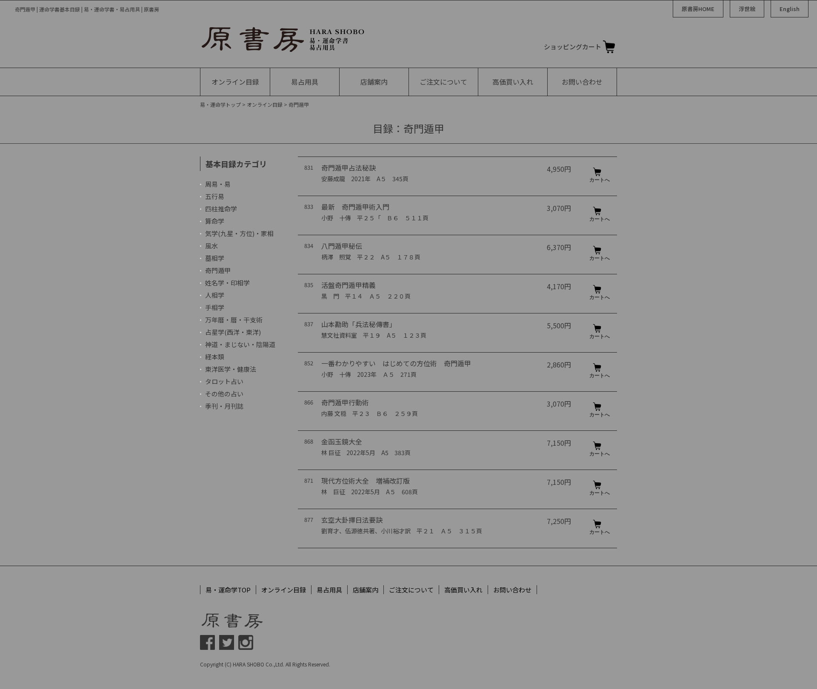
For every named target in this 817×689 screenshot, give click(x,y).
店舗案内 (374, 82)
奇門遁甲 (218, 270)
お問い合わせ (582, 82)
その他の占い (224, 393)
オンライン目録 (235, 82)
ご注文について (443, 82)
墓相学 (214, 257)
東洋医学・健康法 (230, 368)
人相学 (214, 294)
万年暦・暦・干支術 (234, 319)
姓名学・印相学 (227, 282)
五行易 (214, 196)
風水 (211, 245)
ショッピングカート (572, 46)
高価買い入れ (512, 82)
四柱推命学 (221, 208)
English (790, 9)
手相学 (214, 307)
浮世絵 (747, 9)
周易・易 (218, 183)
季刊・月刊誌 (224, 405)
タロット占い (224, 381)
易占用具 (304, 82)
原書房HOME (698, 9)
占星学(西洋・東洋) (233, 331)
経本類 (214, 356)
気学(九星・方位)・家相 (239, 233)
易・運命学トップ (220, 104)
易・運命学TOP (228, 589)
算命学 (214, 220)
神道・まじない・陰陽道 (240, 344)
